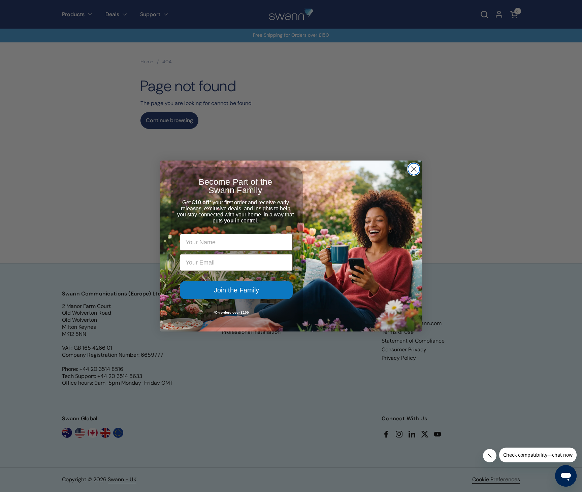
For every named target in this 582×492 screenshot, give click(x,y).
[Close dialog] (414, 169)
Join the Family (236, 290)
